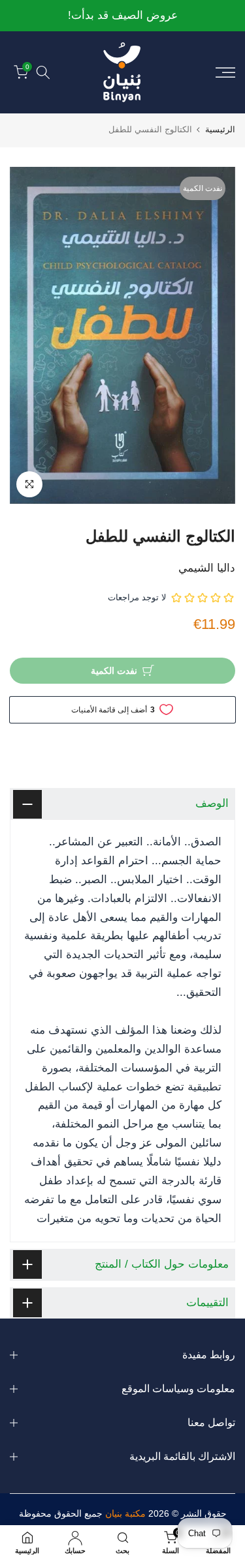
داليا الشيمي (206, 568)
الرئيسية (220, 129)
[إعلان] (122, 16)
